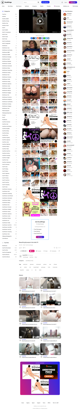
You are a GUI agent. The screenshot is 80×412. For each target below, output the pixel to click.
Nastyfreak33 (69, 87)
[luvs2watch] (64, 26)
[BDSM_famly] (64, 113)
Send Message (25, 257)
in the (49, 267)
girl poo (44, 264)
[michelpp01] (64, 14)
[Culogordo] (64, 150)
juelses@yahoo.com (71, 67)
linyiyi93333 (25, 255)
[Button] (59, 251)
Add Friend (31, 257)
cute (50, 264)
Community (57, 6)
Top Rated (27, 6)
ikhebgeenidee (70, 38)
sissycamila (69, 42)
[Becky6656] (64, 129)
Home (3, 6)
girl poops (43, 267)
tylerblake (69, 153)
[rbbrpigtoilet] (64, 117)
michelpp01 (69, 13)
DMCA (49, 402)
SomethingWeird (70, 30)
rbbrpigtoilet (69, 116)
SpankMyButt (69, 46)
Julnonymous (69, 54)
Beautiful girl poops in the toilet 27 (28, 291)
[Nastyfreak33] (64, 88)
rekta (68, 17)
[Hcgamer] (64, 174)
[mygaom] (64, 84)
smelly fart (25, 264)
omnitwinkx (69, 124)
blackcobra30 (70, 137)
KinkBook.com (66, 6)
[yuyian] (64, 72)
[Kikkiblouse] (64, 133)
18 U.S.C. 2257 (56, 402)
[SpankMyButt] (64, 47)
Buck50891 (69, 34)
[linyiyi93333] (20, 256)
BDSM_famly (69, 112)
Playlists (41, 6)
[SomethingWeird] (64, 31)
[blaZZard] (64, 170)
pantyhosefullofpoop (71, 50)
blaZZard (68, 169)
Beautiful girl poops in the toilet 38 (28, 340)
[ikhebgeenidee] (64, 39)
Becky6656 (69, 128)
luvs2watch (69, 26)
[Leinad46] (64, 141)
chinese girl (38, 264)
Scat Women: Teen (29, 260)
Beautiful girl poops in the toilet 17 (49, 291)
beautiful (22, 269)
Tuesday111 (69, 100)
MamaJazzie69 (70, 21)
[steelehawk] (64, 109)
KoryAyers (69, 63)
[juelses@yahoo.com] (64, 68)
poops (27, 269)
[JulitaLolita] (64, 121)
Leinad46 (69, 141)
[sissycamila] (64, 43)
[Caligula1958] (64, 92)
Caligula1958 (69, 91)
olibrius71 (69, 104)
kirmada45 (45, 306)
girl (20, 267)
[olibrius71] (64, 104)
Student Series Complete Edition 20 (29, 357)
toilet (40, 269)
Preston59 (69, 165)
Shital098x (69, 79)
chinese (55, 264)
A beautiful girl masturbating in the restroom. (30, 324)
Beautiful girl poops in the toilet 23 (49, 324)
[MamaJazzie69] (64, 22)
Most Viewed (18, 6)
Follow (36, 257)
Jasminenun (69, 95)
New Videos (10, 6)
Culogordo (69, 149)
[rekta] (64, 18)
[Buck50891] (64, 35)
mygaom (68, 83)
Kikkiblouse (69, 132)
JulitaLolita (69, 120)
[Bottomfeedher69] (64, 146)
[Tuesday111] (64, 100)
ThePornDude (75, 6)
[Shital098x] (64, 80)
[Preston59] (64, 166)
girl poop (31, 264)
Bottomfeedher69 (70, 145)
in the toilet (55, 267)
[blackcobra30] (64, 137)
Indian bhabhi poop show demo (49, 307)
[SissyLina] (64, 76)
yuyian (68, 71)
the (35, 269)
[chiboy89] (64, 59)
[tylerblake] (64, 154)
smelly (25, 267)
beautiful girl (36, 267)
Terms (44, 402)
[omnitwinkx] (64, 125)
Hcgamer (69, 174)
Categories (34, 6)
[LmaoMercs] (64, 158)
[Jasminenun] (64, 96)
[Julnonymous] (64, 55)
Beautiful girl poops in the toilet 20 (28, 307)
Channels (48, 6)
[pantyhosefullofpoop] (64, 51)
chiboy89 (69, 58)
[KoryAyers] (64, 63)
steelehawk (69, 108)
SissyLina (69, 75)
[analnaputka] (64, 162)
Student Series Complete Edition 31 (50, 340)
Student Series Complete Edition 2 (50, 357)
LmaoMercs (69, 157)
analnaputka (69, 161)
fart (30, 267)
